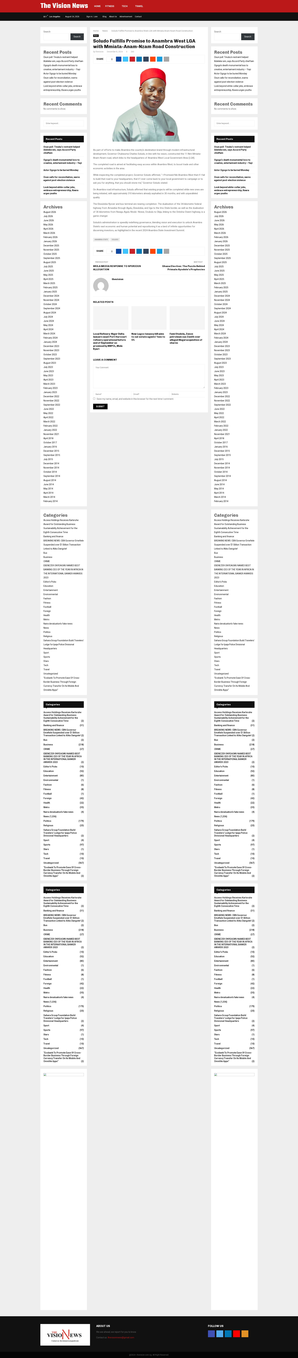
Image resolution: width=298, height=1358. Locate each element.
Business (47, 557)
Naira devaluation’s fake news (57, 623)
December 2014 (51, 463)
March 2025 (49, 283)
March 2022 (49, 421)
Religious (47, 636)
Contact (138, 17)
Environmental (50, 594)
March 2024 (49, 333)
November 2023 (51, 350)
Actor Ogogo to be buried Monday (59, 73)
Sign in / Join (92, 17)
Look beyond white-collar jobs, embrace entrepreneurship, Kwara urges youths (60, 190)
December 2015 (51, 451)
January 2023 (50, 392)
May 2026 (48, 224)
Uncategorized (50, 673)
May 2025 (48, 275)
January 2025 (50, 291)
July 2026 (48, 216)
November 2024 (51, 300)
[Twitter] (219, 1333)
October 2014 (50, 472)
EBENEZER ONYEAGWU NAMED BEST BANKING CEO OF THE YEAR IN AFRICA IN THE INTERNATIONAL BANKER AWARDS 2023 (62, 757)
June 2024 (48, 321)
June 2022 (48, 409)
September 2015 (51, 455)
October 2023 (50, 354)
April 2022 (48, 417)
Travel (139, 6)
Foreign (47, 611)
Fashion (47, 598)
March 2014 (49, 497)
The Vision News (64, 6)
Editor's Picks (49, 582)
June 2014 (48, 484)
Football (47, 607)
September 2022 (51, 405)
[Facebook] (211, 1333)
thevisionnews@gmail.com (121, 1337)
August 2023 (49, 363)
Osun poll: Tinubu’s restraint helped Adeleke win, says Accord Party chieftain (61, 150)
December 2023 (51, 346)
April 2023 (48, 379)
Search (46, 31)
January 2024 (50, 342)
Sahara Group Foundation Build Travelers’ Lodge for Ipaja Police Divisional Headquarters (63, 644)
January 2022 (50, 430)
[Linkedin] (228, 1333)
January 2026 (50, 241)
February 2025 (50, 287)
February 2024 (50, 338)
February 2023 (50, 388)
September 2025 (51, 258)
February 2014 (50, 501)
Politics (46, 632)
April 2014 (48, 493)
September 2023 (51, 358)
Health (46, 615)
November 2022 (51, 400)
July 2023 (48, 367)
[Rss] (245, 1333)
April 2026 (48, 229)
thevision (100, 52)
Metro (46, 619)
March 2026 (49, 233)
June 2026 (48, 220)
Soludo (115, 239)
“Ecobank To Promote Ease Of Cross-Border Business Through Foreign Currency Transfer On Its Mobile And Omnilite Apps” (62, 871)
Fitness (109, 6)
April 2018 (48, 438)
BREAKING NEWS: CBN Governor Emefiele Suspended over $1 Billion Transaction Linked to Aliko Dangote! (63, 544)
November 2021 (51, 434)
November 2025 (51, 250)
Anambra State (101, 239)
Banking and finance (53, 536)
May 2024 (48, 325)
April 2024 (48, 329)
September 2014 (51, 476)
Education (48, 586)
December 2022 (51, 396)
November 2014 (51, 467)
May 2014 (48, 488)
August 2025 (49, 262)
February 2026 (50, 237)
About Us (113, 17)
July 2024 (48, 317)
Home (97, 6)
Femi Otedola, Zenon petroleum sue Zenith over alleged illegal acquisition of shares (186, 338)
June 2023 (48, 371)
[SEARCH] (80, 123)
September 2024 (51, 308)
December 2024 (51, 296)
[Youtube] (236, 1333)
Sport (46, 652)
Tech (125, 6)
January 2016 (50, 446)
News (96, 35)
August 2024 (49, 312)
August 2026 (49, 212)
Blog (104, 17)
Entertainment (50, 590)
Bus (45, 553)
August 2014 (49, 480)
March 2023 (49, 384)
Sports (46, 657)
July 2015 (48, 459)
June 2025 (48, 270)
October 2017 (50, 442)
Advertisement (126, 17)
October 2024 (50, 304)
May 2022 (48, 413)
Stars (46, 661)
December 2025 (51, 245)
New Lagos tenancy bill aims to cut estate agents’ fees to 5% (148, 336)
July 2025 (48, 266)
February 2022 (50, 426)
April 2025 (48, 279)
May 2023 (48, 375)
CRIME (46, 561)
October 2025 (50, 254)
